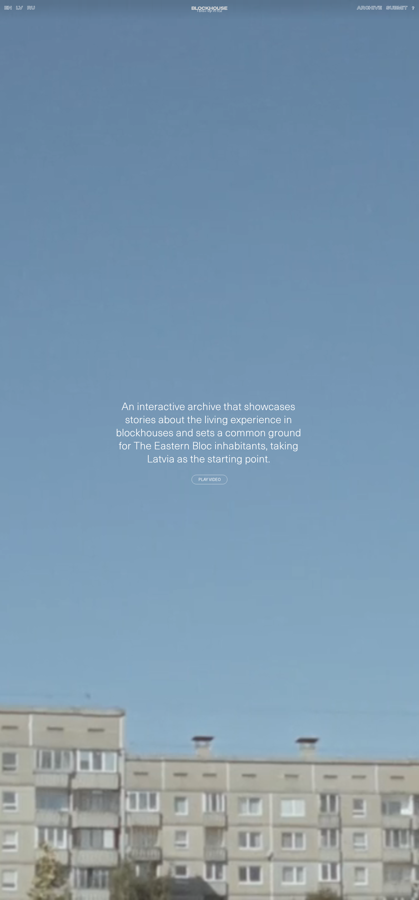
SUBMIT (396, 8)
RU (31, 8)
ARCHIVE (369, 8)
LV (19, 8)
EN (8, 8)
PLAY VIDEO (209, 480)
